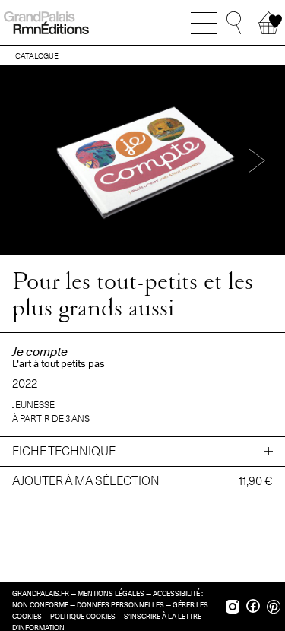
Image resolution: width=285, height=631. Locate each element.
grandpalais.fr (40, 594)
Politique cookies (83, 616)
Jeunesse (33, 405)
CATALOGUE (37, 55)
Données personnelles (120, 605)
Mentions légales (111, 594)
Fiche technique (64, 451)
